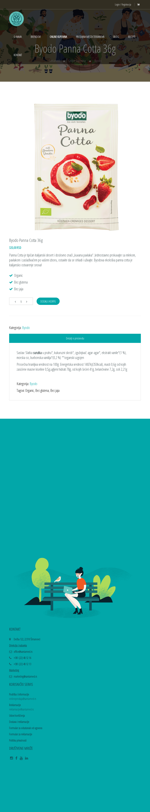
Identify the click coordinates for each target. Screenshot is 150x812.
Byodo (26, 327)
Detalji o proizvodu (75, 338)
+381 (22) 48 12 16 (22, 658)
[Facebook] (16, 759)
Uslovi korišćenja (17, 716)
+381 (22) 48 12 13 (22, 664)
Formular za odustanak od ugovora (25, 728)
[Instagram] (11, 759)
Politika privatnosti (18, 740)
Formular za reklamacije (20, 734)
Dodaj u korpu (48, 301)
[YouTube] (21, 759)
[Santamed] (16, 18)
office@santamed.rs (23, 652)
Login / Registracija (123, 4)
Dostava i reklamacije (19, 722)
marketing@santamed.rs (25, 676)
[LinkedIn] (26, 759)
